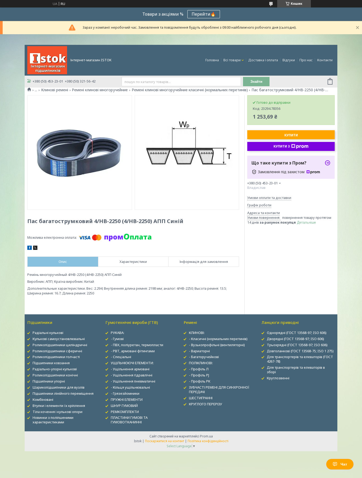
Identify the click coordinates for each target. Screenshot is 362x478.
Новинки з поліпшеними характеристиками (53, 419)
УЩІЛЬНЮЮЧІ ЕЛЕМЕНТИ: (132, 362)
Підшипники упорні (49, 381)
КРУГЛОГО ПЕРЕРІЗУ (205, 404)
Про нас (306, 60)
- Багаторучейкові (204, 356)
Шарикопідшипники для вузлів (59, 387)
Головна (212, 60)
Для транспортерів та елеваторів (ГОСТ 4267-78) (300, 359)
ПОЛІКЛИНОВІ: (201, 362)
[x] (35, 248)
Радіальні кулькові (48, 332)
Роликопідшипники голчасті (56, 356)
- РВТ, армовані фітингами (133, 351)
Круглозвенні (278, 378)
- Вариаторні (199, 351)
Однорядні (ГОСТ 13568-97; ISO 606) (296, 332)
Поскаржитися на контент (164, 441)
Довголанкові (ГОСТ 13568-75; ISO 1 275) (300, 351)
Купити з (281, 146)
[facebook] (29, 248)
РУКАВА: (117, 332)
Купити (291, 135)
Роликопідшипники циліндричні (60, 344)
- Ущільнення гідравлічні (131, 375)
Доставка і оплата (263, 60)
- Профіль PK (199, 381)
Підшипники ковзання (51, 362)
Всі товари (232, 60)
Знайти (256, 82)
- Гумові (117, 338)
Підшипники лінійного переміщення (63, 393)
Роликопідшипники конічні (55, 375)
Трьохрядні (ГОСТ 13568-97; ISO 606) (297, 344)
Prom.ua (206, 436)
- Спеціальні (121, 356)
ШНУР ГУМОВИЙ (124, 405)
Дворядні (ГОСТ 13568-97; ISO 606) (295, 338)
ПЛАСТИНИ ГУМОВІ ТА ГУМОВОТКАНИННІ (129, 419)
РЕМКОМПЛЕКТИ (125, 411)
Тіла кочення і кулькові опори (57, 411)
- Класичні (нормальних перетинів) (218, 338)
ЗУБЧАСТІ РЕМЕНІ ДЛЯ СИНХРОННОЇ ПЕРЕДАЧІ (219, 389)
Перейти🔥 (204, 14)
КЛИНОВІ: (197, 332)
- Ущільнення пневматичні (133, 381)
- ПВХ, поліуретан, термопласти (137, 344)
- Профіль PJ (199, 375)
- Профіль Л (199, 369)
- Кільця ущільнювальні (130, 387)
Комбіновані (43, 399)
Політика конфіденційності (208, 441)
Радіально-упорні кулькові (55, 369)
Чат (344, 464)
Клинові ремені (54, 90)
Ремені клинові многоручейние (100, 90)
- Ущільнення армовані (130, 369)
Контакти (325, 60)
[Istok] (47, 59)
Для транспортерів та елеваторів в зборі (296, 369)
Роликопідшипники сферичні (57, 351)
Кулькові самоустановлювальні (59, 338)
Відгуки (288, 60)
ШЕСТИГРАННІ (201, 398)
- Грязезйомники (125, 393)
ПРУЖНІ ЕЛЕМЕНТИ (127, 399)
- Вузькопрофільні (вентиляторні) (217, 344)
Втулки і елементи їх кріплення (59, 405)
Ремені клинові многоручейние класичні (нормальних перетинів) (190, 90)
